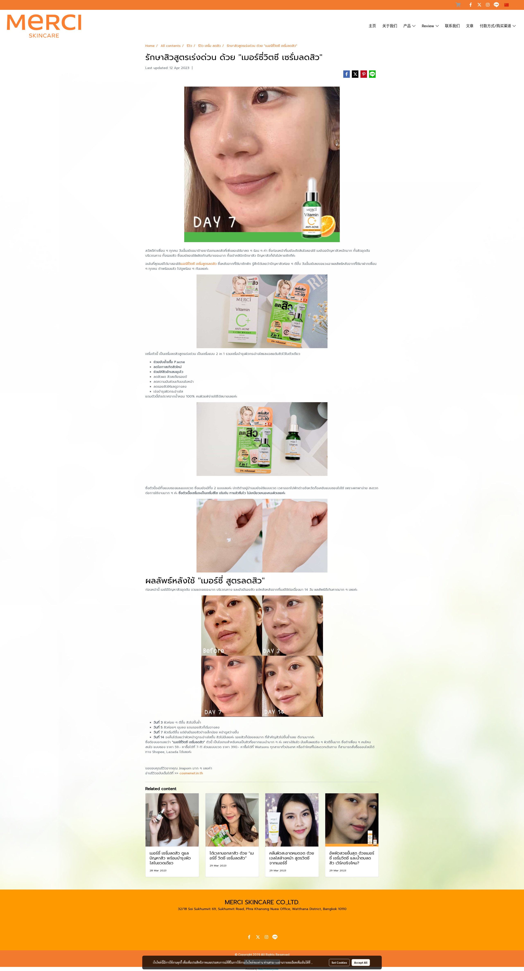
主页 (372, 26)
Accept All (360, 962)
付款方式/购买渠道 (496, 26)
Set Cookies (339, 962)
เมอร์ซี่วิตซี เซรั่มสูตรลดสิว (198, 263)
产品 (407, 26)
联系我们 (452, 26)
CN (512, 5)
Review (429, 26)
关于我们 (389, 26)
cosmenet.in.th (191, 773)
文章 (469, 26)
